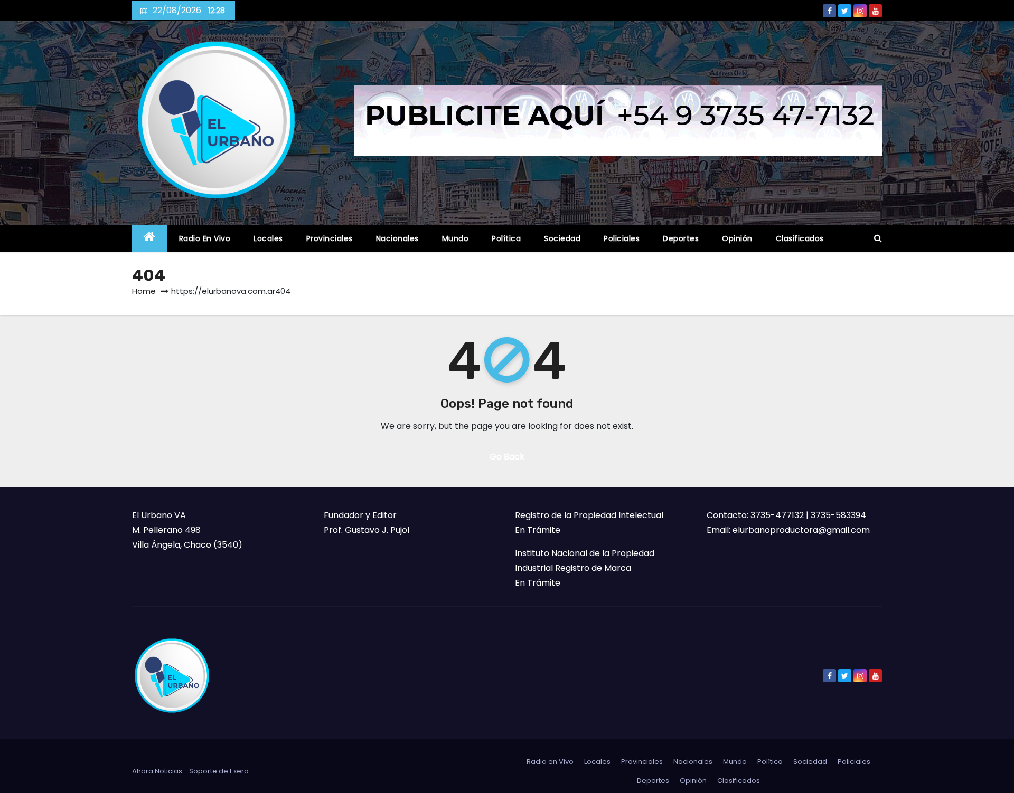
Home (144, 291)
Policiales (622, 238)
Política (506, 238)
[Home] (149, 238)
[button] (878, 238)
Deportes (681, 238)
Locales (268, 238)
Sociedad (562, 238)
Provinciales (329, 238)
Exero (239, 771)
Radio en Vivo (205, 238)
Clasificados (800, 238)
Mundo (455, 238)
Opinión (737, 238)
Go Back (507, 457)
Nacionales (397, 238)
